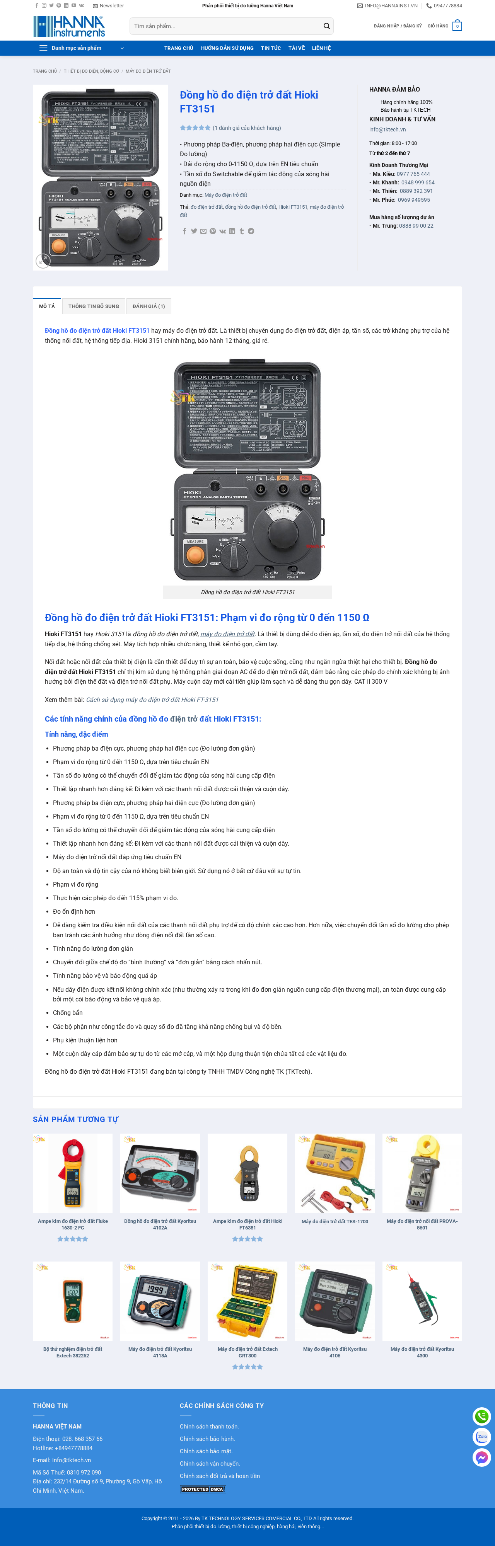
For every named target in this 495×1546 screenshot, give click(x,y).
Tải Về (296, 48)
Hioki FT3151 (292, 207)
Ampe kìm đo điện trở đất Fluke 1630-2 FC (73, 1224)
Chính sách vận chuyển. (210, 1464)
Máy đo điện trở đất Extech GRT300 (248, 1352)
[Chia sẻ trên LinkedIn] (232, 231)
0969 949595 (414, 200)
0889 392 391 (416, 191)
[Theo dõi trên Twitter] (51, 6)
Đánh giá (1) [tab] (149, 306)
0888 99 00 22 (416, 226)
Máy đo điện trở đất (148, 71)
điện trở (184, 719)
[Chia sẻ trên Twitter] (194, 231)
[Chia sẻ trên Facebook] (184, 231)
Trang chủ (45, 71)
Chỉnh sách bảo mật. (206, 1451)
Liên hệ (321, 48)
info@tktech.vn (387, 129)
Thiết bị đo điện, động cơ (91, 71)
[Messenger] (482, 1457)
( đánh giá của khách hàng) (247, 128)
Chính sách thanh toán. (209, 1426)
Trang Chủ (178, 48)
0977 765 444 (413, 174)
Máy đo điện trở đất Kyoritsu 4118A (160, 1352)
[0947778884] (482, 1416)
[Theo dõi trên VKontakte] (81, 6)
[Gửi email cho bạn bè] (203, 231)
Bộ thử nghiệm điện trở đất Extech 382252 (72, 1352)
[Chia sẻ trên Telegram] (251, 231)
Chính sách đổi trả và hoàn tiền (220, 1476)
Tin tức (271, 48)
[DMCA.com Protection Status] (203, 1489)
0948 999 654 (418, 182)
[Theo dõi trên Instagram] (44, 6)
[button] (108, 6)
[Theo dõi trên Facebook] (36, 6)
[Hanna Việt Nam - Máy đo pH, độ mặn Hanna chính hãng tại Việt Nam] (75, 26)
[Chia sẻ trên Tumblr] (242, 231)
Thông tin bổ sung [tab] (93, 306)
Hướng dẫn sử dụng (227, 48)
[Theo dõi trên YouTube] (74, 6)
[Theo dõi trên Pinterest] (58, 6)
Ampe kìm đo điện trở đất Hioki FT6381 (247, 1224)
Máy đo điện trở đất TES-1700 (335, 1221)
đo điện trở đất (207, 207)
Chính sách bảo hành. (207, 1439)
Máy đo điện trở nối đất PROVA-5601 (422, 1224)
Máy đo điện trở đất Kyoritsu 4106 (335, 1352)
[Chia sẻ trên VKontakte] (222, 231)
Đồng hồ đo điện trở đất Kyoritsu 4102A (160, 1224)
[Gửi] (326, 26)
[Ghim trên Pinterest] (213, 231)
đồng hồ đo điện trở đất (250, 207)
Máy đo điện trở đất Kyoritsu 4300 (422, 1352)
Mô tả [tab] (47, 306)
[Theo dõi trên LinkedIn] (66, 6)
